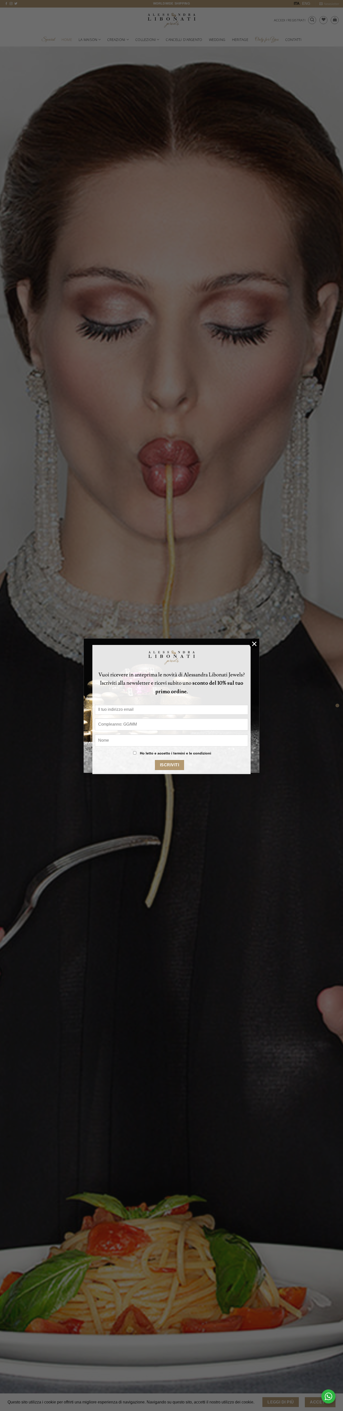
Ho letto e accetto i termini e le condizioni (175, 753)
